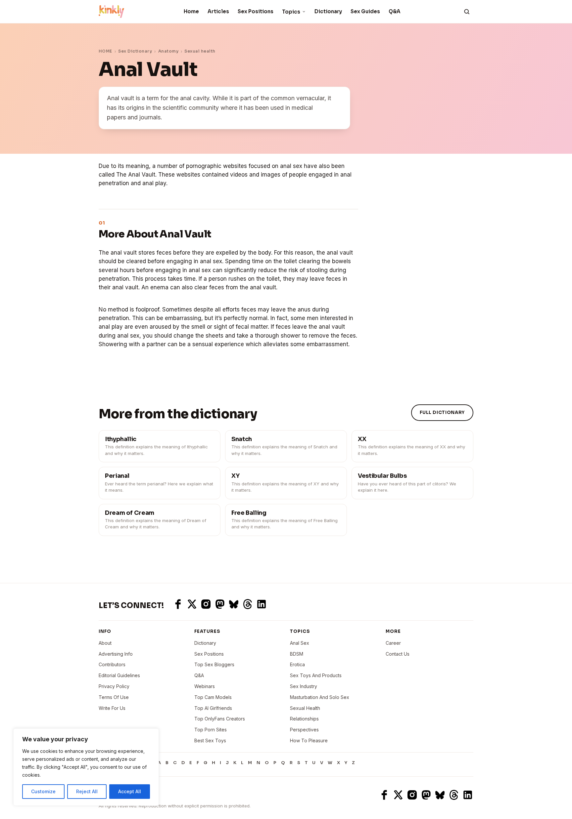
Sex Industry (303, 686)
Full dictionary (442, 412)
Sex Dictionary (135, 51)
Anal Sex (299, 643)
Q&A (395, 11)
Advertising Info (116, 654)
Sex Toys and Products (316, 675)
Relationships (304, 718)
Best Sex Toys (210, 740)
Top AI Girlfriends (213, 708)
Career (393, 643)
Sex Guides (365, 11)
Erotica (297, 664)
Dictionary (328, 11)
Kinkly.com (111, 795)
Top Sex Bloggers (214, 664)
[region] (86, 767)
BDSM (296, 654)
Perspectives (304, 729)
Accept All (129, 791)
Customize (43, 791)
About (105, 643)
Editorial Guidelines (119, 675)
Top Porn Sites (210, 729)
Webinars (204, 686)
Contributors (112, 664)
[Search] (466, 11)
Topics (291, 12)
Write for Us (112, 708)
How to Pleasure (309, 740)
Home (191, 11)
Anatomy (168, 51)
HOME (105, 51)
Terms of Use (114, 697)
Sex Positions (255, 11)
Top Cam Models (213, 697)
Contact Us (397, 654)
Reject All (87, 791)
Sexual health (199, 51)
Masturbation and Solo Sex (319, 697)
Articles (218, 11)
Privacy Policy (114, 686)
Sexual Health (305, 708)
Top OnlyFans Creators (219, 718)
